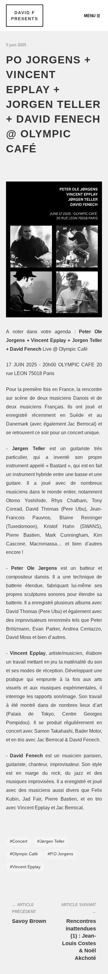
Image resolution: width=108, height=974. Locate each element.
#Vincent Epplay (25, 867)
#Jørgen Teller (50, 841)
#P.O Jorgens (60, 854)
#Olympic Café (24, 854)
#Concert (18, 841)
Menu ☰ (92, 16)
